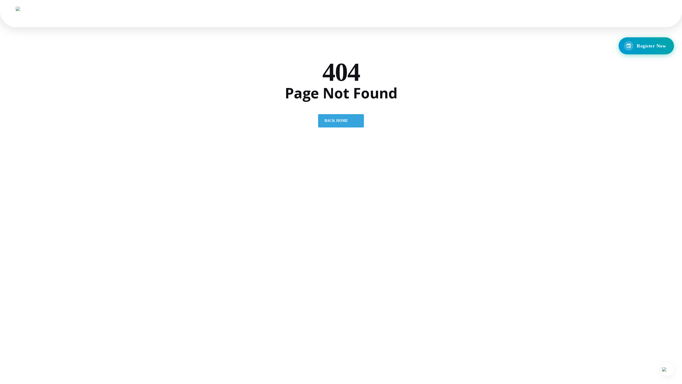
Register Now (651, 46)
